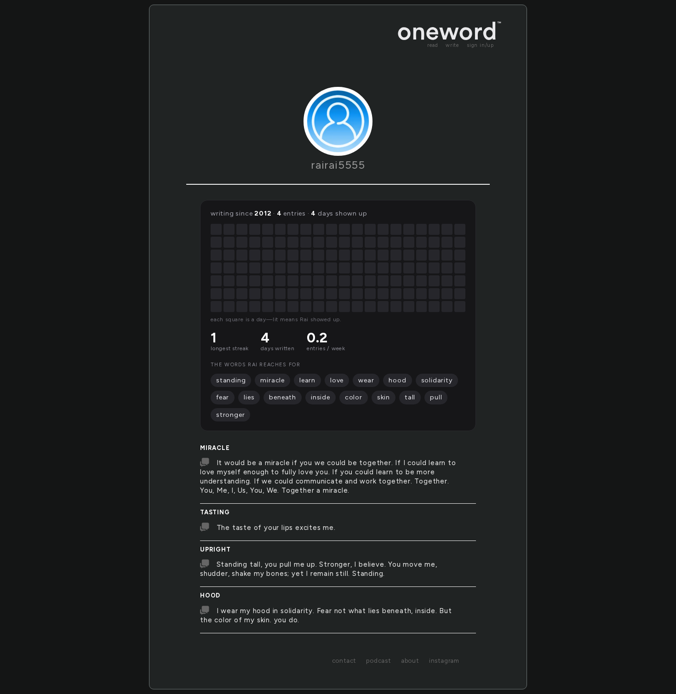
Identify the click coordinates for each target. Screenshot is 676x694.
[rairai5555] (338, 121)
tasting (215, 512)
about (410, 660)
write (452, 45)
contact (344, 660)
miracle (215, 447)
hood (210, 595)
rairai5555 (338, 164)
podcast (378, 660)
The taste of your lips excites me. (276, 527)
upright (215, 549)
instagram (444, 660)
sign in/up (480, 45)
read (432, 45)
